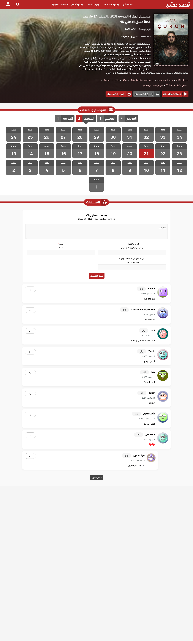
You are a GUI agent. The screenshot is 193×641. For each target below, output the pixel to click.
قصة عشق (128, 4)
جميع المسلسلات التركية (142, 80)
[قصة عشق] (178, 4)
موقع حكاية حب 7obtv (176, 85)
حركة (125, 80)
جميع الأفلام (77, 4)
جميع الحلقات (93, 4)
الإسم (61, 244)
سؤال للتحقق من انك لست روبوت (132, 258)
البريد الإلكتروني (132, 244)
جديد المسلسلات (165, 80)
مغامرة (107, 80)
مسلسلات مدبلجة (60, 4)
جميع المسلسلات (111, 4)
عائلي (116, 80)
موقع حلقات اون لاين (153, 85)
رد (30, 289)
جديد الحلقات (182, 80)
